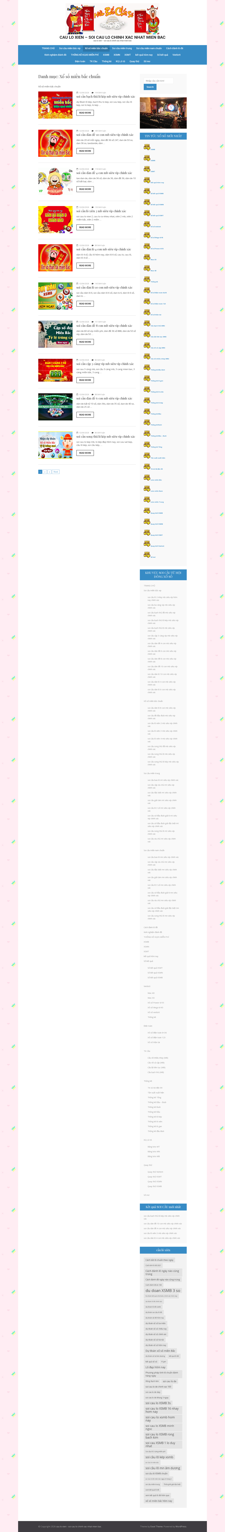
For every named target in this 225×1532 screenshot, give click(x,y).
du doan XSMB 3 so (163, 1290)
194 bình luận (100, 92)
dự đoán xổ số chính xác (156, 1334)
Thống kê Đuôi (156, 425)
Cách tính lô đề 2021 (153, 1265)
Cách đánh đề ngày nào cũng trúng (163, 1279)
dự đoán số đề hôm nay (155, 1318)
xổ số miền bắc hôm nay (159, 1500)
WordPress (181, 1526)
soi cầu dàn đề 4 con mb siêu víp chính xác (104, 173)
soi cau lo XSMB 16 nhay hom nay (162, 1410)
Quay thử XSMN (157, 524)
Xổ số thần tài (156, 315)
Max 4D (153, 271)
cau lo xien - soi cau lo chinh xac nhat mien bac (78, 1526)
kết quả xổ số (151, 1361)
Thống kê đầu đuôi (158, 370)
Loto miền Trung (157, 502)
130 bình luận (100, 207)
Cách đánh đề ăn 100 (154, 1285)
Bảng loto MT (154, 1146)
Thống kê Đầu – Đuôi (159, 436)
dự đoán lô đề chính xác (154, 1301)
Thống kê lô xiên (157, 392)
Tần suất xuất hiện (158, 458)
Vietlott (177, 54)
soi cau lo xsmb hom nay (160, 1418)
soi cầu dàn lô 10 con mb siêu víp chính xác (104, 287)
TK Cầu (93, 61)
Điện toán (80, 61)
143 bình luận (100, 283)
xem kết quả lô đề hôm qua (157, 1495)
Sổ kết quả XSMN (157, 205)
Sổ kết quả (162, 54)
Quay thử (134, 61)
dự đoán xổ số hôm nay (156, 1345)
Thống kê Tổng (156, 447)
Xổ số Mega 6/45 (157, 237)
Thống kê (106, 61)
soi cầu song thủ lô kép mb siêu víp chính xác (105, 436)
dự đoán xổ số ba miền (155, 1323)
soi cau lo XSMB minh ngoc (160, 1427)
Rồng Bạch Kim (152, 1381)
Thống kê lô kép (157, 403)
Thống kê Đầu (156, 414)
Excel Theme (156, 1526)
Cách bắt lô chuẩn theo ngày (159, 1260)
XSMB (106, 54)
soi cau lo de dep (153, 1392)
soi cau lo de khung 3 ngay (157, 1397)
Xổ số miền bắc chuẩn (96, 48)
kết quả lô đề (174, 1356)
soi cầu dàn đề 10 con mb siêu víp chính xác (105, 135)
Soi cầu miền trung (122, 48)
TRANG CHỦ (48, 48)
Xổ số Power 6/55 (157, 249)
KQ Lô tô (120, 61)
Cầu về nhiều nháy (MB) (160, 359)
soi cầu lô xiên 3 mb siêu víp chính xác (101, 211)
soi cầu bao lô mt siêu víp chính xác (163, 780)
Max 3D (153, 260)
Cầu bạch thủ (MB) (158, 326)
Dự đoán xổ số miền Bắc (160, 1351)
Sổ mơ (147, 61)
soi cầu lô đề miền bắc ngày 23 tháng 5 (158, 1479)
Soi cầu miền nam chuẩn (149, 48)
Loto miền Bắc (156, 480)
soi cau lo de (169, 1381)
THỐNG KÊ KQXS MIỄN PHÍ (85, 54)
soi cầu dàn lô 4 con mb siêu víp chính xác (103, 249)
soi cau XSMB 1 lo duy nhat (160, 1444)
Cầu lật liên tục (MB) (158, 337)
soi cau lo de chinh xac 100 (158, 1386)
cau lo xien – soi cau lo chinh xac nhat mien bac (112, 37)
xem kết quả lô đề (152, 1490)
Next (56, 471)
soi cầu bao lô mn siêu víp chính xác (163, 857)
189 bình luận (100, 131)
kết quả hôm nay (144, 54)
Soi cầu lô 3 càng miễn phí (155, 1451)
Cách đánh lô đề (174, 48)
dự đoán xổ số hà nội (155, 1339)
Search (150, 86)
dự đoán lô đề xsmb (153, 1307)
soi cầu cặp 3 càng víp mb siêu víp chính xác (105, 364)
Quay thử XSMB (157, 513)
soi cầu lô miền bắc (152, 1462)
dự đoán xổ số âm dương (155, 1356)
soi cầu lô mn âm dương (163, 1468)
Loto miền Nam (157, 491)
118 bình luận (100, 169)
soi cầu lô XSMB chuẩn (156, 1473)
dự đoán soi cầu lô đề (154, 1312)
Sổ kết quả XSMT (157, 215)
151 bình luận (100, 321)
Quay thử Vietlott (157, 546)
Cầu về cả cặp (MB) (158, 348)
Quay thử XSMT (157, 535)
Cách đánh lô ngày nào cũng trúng (162, 1272)
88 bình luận (100, 245)
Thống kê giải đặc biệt (172, 1484)
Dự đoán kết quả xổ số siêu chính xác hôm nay (161, 1296)
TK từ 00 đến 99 (157, 469)
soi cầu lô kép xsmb (159, 1457)
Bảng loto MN (154, 1151)
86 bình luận (100, 360)
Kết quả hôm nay (157, 183)
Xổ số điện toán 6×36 (157, 1032)
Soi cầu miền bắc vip (69, 48)
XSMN (117, 54)
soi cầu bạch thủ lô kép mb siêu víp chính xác (105, 96)
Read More (85, 112)
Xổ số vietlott (156, 227)
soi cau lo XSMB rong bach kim (160, 1435)
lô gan (163, 1361)
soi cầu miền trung (153, 1484)
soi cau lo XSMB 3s (158, 1403)
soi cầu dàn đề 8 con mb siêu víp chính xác (104, 325)
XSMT (127, 54)
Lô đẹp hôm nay (155, 1367)
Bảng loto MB (154, 1156)
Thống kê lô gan (157, 381)
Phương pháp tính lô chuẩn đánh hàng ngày (162, 1374)
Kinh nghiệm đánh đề (55, 54)
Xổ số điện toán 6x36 (159, 293)
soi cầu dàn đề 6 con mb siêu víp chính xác (104, 398)
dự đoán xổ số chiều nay (156, 1329)
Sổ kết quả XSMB (157, 193)
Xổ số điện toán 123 (158, 304)
